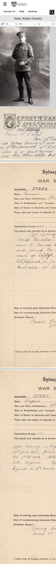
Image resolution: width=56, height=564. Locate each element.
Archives (32, 11)
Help (21, 11)
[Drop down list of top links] (6, 4)
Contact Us (9, 11)
